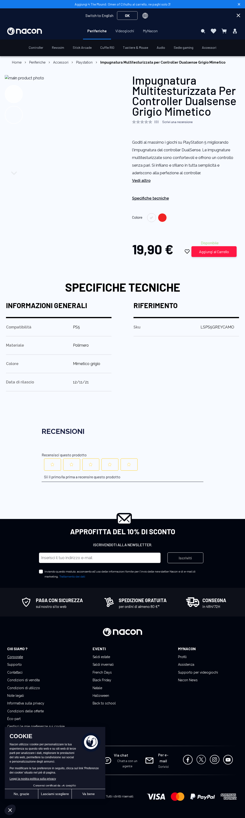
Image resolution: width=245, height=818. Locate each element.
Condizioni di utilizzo (23, 688)
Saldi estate (101, 657)
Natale (97, 688)
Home (17, 62)
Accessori (60, 62)
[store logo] (24, 31)
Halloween (101, 696)
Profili (182, 657)
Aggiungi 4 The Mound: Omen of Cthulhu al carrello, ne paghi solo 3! (123, 4)
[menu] (122, 31)
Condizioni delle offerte (25, 711)
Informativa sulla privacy (25, 703)
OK (127, 15)
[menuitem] (97, 31)
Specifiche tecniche (150, 198)
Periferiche (37, 62)
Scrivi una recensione (177, 122)
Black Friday (102, 680)
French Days (102, 672)
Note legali (15, 696)
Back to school (104, 703)
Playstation (84, 62)
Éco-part (14, 719)
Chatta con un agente (127, 763)
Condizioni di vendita (23, 680)
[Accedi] (235, 31)
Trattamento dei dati (72, 576)
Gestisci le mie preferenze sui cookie (36, 726)
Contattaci (14, 672)
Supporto (14, 664)
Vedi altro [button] (141, 180)
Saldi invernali (103, 664)
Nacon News (188, 680)
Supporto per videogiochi (198, 672)
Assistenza (186, 664)
